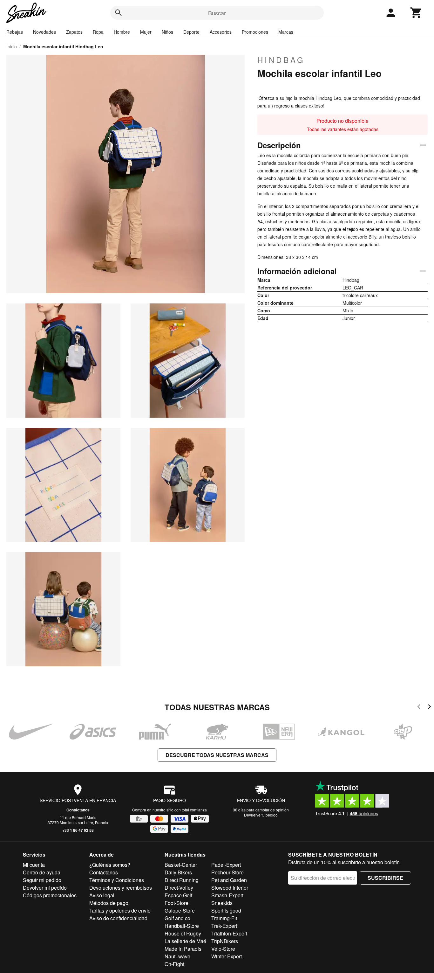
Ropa (98, 32)
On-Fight (174, 964)
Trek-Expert (224, 925)
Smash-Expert (227, 895)
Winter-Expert (226, 956)
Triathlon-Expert (229, 933)
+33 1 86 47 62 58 (78, 830)
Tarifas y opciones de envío (120, 910)
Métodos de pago (108, 903)
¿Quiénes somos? (109, 864)
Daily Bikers (178, 872)
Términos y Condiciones (116, 880)
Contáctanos (78, 809)
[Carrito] (416, 12)
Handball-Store (182, 925)
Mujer (146, 32)
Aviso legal (101, 895)
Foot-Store (176, 903)
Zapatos (74, 32)
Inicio (11, 46)
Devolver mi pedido (45, 887)
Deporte (191, 32)
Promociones (255, 32)
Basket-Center (181, 864)
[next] (429, 707)
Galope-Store (180, 910)
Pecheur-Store (227, 872)
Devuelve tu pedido (261, 814)
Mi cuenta (34, 864)
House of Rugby (183, 933)
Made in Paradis (183, 948)
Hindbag (281, 60)
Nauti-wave (177, 956)
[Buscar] (118, 13)
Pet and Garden (229, 880)
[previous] (419, 707)
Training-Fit (224, 918)
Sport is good (226, 910)
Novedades (44, 32)
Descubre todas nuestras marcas (217, 755)
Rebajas (14, 32)
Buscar (217, 13)
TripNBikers (224, 941)
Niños (167, 32)
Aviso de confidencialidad (118, 918)
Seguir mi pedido (42, 880)
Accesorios (221, 32)
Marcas (285, 32)
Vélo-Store (223, 948)
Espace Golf (178, 895)
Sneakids (222, 903)
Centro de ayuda (41, 872)
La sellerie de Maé (185, 941)
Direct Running (182, 880)
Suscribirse (385, 877)
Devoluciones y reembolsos (120, 887)
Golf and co (177, 918)
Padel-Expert (226, 864)
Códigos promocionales (50, 895)
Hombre (122, 32)
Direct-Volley (179, 887)
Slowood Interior (229, 887)
